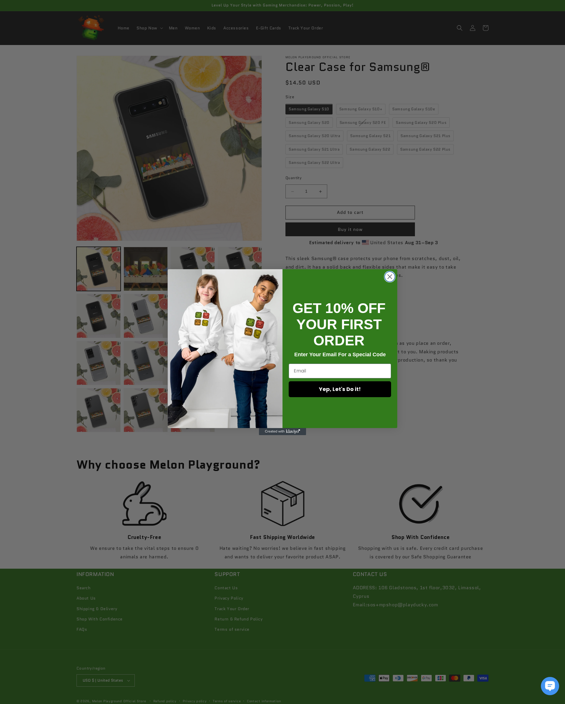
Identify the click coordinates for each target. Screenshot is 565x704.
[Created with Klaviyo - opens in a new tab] (282, 431)
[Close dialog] (390, 277)
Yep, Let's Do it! (340, 389)
